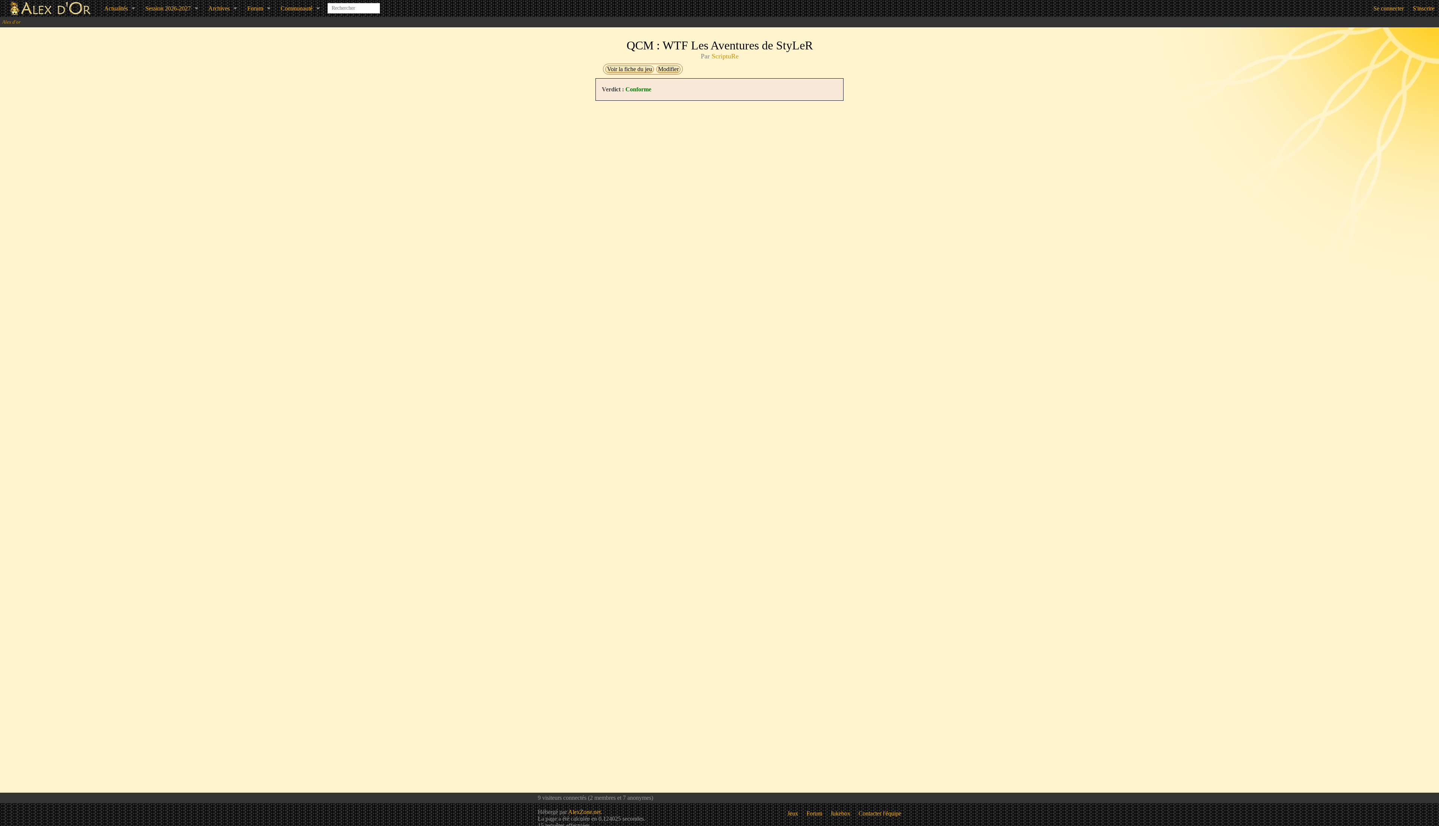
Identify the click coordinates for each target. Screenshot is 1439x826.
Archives (219, 8)
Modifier (668, 69)
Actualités (116, 8)
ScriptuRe (725, 56)
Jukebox (840, 813)
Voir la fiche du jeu (629, 69)
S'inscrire (1424, 8)
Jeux (792, 813)
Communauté (297, 8)
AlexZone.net (584, 812)
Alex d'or (11, 22)
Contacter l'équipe (880, 813)
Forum (255, 8)
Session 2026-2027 (168, 8)
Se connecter (1388, 8)
